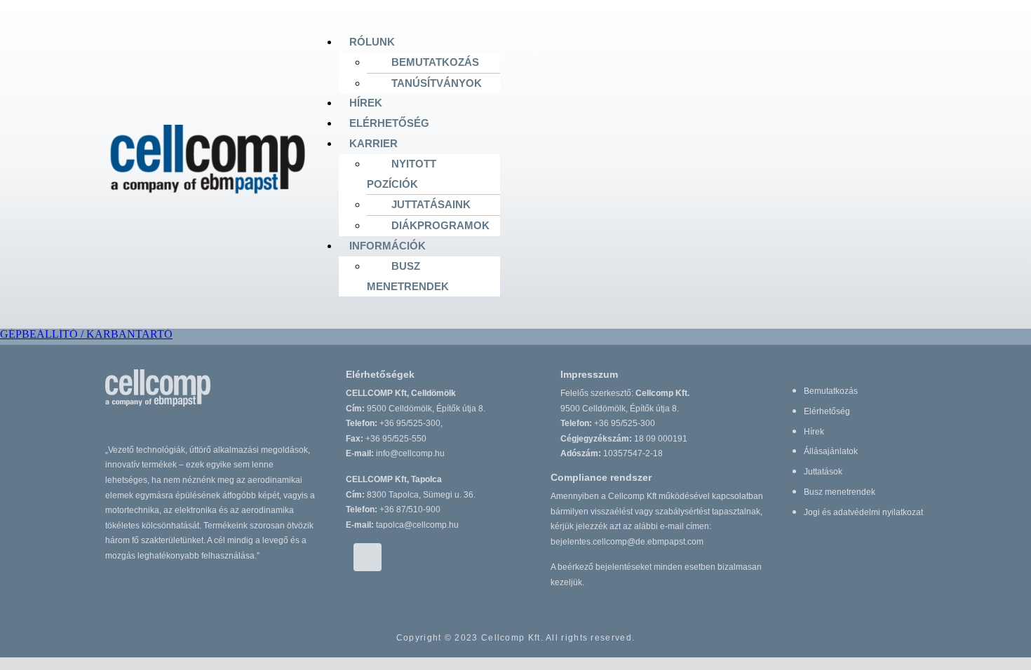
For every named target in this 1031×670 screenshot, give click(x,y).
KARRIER (373, 143)
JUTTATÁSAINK (431, 204)
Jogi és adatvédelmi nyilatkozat (863, 512)
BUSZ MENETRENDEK (408, 276)
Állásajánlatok (831, 451)
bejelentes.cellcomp (627, 542)
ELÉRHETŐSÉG (389, 123)
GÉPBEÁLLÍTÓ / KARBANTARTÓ (86, 334)
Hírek (814, 432)
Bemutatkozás (831, 391)
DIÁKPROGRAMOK (440, 225)
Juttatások (823, 472)
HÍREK (365, 103)
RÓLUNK (372, 42)
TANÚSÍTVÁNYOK (436, 83)
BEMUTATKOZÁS (435, 62)
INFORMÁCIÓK (387, 246)
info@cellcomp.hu (410, 453)
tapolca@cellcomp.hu (417, 525)
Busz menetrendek (839, 492)
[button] (632, 42)
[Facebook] (367, 557)
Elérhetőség (827, 411)
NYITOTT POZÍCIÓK (401, 174)
